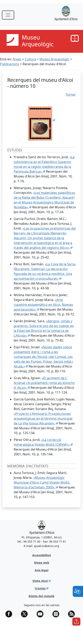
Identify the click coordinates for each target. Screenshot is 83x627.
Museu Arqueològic (54, 59)
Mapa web (41, 562)
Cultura (30, 59)
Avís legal (41, 570)
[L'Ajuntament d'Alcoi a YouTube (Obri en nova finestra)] (41, 614)
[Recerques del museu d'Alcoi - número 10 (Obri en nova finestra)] (41, 120)
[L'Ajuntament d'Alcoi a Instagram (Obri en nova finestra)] (57, 614)
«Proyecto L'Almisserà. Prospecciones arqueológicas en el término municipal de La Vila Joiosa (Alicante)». (43, 418)
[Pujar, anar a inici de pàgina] (76, 621)
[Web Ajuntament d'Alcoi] (65, 15)
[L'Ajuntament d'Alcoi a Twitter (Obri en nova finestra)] (26, 614)
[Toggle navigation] (8, 15)
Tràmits (40, 588)
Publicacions (9, 64)
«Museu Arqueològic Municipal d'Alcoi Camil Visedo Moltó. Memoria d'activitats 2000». (42, 482)
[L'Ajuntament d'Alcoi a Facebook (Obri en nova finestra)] (10, 614)
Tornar (70, 94)
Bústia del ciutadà (41, 596)
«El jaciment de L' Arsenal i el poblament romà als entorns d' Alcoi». (44, 383)
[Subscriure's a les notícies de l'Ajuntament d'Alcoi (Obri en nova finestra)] (73, 614)
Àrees (17, 59)
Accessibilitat (41, 555)
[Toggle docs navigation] (74, 38)
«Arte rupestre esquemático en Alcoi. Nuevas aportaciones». (43, 305)
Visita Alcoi (40, 581)
